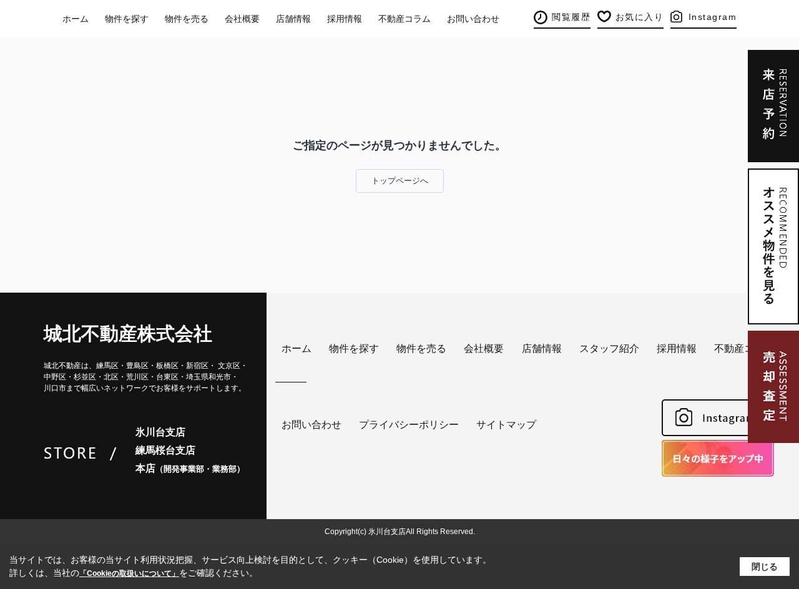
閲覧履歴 (571, 17)
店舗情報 (293, 19)
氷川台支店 (160, 432)
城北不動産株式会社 (128, 333)
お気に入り (639, 17)
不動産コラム (404, 19)
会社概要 (242, 19)
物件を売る (186, 19)
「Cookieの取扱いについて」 (129, 573)
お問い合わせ (473, 19)
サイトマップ (506, 424)
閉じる (765, 566)
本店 (190, 468)
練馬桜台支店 (165, 450)
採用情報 (344, 19)
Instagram (713, 17)
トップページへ (399, 180)
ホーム (75, 19)
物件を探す (127, 19)
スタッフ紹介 (609, 348)
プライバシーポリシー (409, 424)
